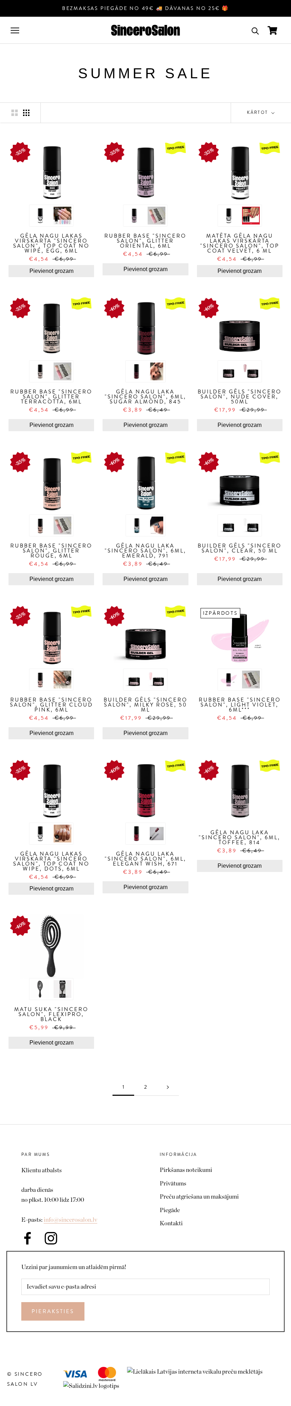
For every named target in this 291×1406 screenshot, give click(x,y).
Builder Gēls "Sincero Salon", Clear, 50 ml (239, 548)
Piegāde (170, 1210)
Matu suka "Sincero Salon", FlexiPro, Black (51, 1014)
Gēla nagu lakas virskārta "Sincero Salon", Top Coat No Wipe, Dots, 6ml (51, 861)
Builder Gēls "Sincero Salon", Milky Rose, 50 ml (145, 705)
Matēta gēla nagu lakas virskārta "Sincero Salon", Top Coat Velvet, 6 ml (239, 243)
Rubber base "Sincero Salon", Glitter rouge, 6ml (51, 551)
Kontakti (171, 1223)
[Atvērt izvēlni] (15, 30)
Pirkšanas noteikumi (186, 1170)
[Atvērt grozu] (272, 30)
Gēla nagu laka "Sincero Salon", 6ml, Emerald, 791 (145, 551)
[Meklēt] (255, 30)
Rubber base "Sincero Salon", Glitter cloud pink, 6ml (51, 705)
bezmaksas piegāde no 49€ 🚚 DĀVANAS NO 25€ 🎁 (145, 8)
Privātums (173, 1183)
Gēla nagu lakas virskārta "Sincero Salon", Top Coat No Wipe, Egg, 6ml (51, 243)
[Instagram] (51, 1238)
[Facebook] (27, 1238)
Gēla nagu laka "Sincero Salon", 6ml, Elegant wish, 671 (145, 859)
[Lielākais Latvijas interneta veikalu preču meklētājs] (198, 1372)
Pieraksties (53, 1311)
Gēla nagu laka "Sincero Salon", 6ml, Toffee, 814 (239, 837)
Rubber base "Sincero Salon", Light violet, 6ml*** (240, 705)
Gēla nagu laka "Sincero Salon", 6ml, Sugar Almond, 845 (145, 397)
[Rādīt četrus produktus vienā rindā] (26, 112)
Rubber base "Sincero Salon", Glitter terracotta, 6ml (51, 397)
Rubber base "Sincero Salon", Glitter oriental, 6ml (145, 241)
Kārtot (258, 112)
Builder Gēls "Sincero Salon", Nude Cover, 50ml (239, 397)
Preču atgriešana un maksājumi (199, 1197)
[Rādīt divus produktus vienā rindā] (14, 112)
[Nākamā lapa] (168, 1087)
